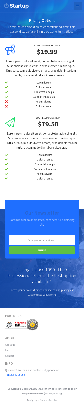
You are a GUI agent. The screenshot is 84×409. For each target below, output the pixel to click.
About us (10, 345)
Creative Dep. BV (48, 400)
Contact (9, 356)
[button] (78, 6)
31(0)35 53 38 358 (16, 375)
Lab (7, 350)
